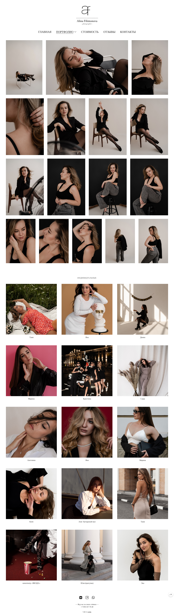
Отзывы (109, 31)
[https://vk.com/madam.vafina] (80, 598)
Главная (44, 31)
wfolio (89, 612)
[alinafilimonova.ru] (87, 15)
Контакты (128, 31)
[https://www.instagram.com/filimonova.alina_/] (87, 598)
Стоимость (90, 31)
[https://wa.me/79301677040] (93, 598)
